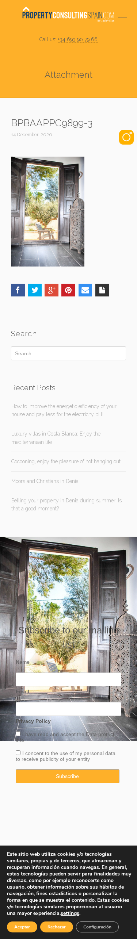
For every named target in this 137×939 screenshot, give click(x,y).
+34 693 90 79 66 (78, 39)
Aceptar (22, 927)
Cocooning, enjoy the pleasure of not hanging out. (66, 461)
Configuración (97, 927)
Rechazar (56, 927)
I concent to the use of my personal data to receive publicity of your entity (65, 756)
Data (92, 734)
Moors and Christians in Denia (45, 481)
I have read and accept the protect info (65, 737)
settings (70, 913)
